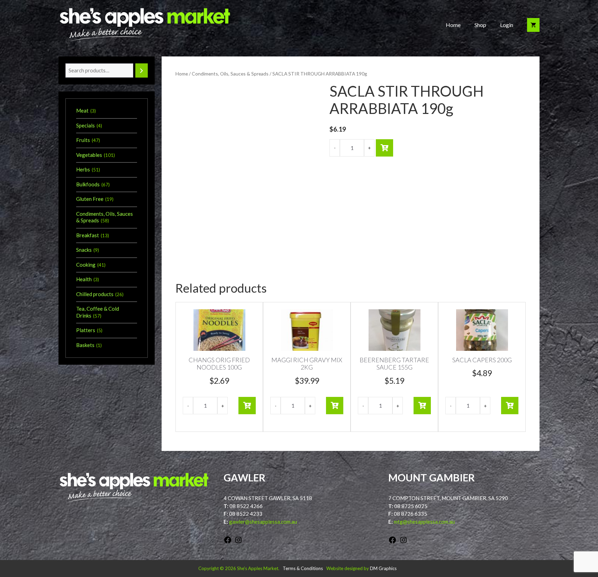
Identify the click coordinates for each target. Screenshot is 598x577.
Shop (480, 24)
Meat (82, 110)
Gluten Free (89, 199)
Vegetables (89, 155)
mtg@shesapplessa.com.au (424, 521)
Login (506, 24)
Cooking (86, 264)
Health (84, 279)
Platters (85, 330)
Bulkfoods (88, 184)
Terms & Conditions (303, 568)
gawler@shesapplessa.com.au (263, 521)
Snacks (84, 250)
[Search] (141, 70)
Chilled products (95, 294)
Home (453, 24)
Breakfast (87, 235)
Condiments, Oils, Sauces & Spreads (230, 74)
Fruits (83, 140)
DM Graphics (383, 568)
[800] (384, 148)
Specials (85, 125)
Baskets (85, 345)
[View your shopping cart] (533, 25)
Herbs (83, 169)
